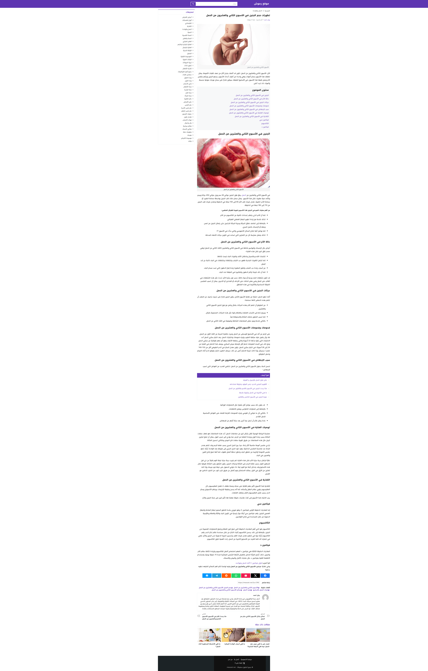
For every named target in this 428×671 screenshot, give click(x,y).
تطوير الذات (188, 65)
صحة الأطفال (187, 86)
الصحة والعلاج (187, 38)
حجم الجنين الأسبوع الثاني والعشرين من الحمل (215, 588)
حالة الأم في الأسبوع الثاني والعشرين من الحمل (251, 98)
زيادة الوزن (188, 80)
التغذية (189, 26)
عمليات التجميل (187, 114)
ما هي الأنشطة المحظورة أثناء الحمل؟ (209, 645)
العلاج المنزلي (187, 41)
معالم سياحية (187, 126)
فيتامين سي (264, 119)
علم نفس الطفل (186, 111)
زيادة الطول (188, 77)
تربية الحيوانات (187, 62)
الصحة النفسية (187, 35)
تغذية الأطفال (187, 68)
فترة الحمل (247, 590)
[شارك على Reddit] (226, 575)
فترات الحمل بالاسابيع (260, 590)
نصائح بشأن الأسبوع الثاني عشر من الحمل (252, 616)
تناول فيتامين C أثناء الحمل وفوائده (249, 563)
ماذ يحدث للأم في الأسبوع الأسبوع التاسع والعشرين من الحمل (214, 616)
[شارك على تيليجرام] (217, 575)
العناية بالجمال (187, 47)
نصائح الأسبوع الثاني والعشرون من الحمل (226, 590)
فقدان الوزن (188, 117)
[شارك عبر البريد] (246, 575)
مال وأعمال (188, 123)
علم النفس (188, 105)
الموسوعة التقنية (186, 56)
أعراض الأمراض (187, 17)
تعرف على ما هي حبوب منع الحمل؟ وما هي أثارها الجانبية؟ (258, 645)
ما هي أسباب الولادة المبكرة (234, 644)
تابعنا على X (238, 663)
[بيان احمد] (265, 597)
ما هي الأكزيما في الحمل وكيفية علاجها (253, 392)
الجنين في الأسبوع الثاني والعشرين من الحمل (252, 95)
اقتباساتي (188, 23)
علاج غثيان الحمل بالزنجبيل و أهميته (255, 380)
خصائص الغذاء (187, 74)
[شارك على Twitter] (255, 575)
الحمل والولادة (257, 10)
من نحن (230, 660)
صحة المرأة (188, 95)
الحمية (190, 32)
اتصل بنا (236, 660)
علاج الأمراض (188, 102)
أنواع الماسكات (187, 20)
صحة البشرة (188, 89)
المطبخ (189, 53)
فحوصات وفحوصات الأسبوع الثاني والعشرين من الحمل (249, 105)
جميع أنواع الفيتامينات (185, 71)
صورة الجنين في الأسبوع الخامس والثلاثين (252, 396)
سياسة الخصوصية (246, 660)
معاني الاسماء (187, 129)
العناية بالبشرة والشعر (185, 44)
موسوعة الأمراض (186, 138)
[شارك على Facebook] (265, 575)
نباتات (190, 141)
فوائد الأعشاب (187, 120)
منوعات (189, 135)
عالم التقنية (188, 98)
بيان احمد (267, 19)
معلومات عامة (187, 132)
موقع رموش (261, 3)
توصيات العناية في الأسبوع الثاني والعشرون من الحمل (249, 112)
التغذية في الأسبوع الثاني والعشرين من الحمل (252, 116)
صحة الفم (189, 92)
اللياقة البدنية (187, 50)
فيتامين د (265, 126)
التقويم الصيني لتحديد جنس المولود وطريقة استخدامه (248, 384)
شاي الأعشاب (187, 83)
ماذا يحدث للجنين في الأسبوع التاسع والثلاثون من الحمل (248, 388)
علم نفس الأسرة (186, 108)
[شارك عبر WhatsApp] (236, 575)
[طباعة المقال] (207, 575)
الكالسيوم (265, 123)
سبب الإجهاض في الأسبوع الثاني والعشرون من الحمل (249, 109)
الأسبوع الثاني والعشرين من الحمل (246, 588)
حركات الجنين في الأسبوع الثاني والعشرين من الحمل (250, 102)
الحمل (244, 195)
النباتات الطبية (187, 59)
